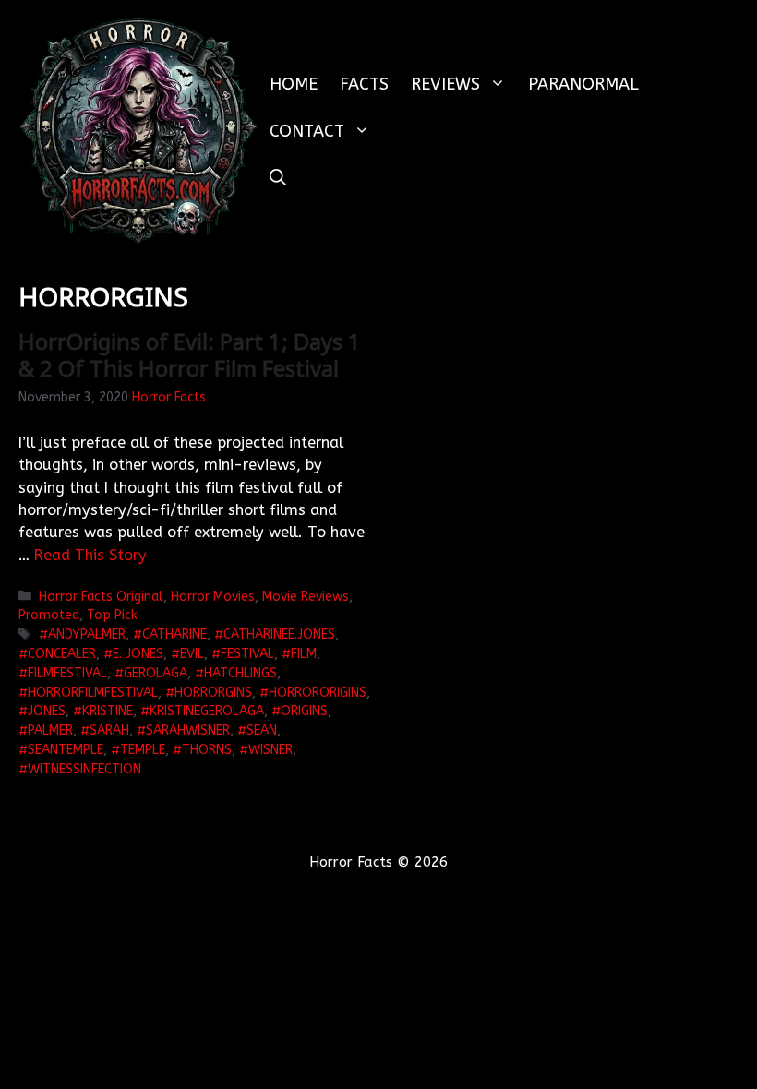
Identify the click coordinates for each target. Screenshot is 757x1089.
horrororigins (317, 692)
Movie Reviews (305, 596)
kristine (107, 711)
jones (47, 711)
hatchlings (240, 673)
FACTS (364, 84)
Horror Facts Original (101, 596)
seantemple (65, 750)
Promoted (48, 615)
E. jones (138, 654)
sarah (109, 730)
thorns (207, 750)
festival (247, 654)
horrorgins (213, 692)
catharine (174, 634)
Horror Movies (213, 596)
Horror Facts (169, 397)
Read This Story (90, 555)
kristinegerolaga (207, 711)
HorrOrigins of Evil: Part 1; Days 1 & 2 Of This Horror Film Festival (189, 354)
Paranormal (583, 84)
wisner (270, 750)
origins (304, 711)
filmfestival (67, 673)
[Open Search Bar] (277, 179)
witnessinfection (84, 769)
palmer (50, 730)
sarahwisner (188, 730)
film (304, 654)
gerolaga (155, 673)
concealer (62, 654)
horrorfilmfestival (93, 692)
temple (142, 750)
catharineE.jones (279, 634)
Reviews (445, 84)
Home (294, 84)
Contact (307, 131)
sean (261, 730)
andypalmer (87, 634)
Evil (192, 654)
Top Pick (112, 615)
